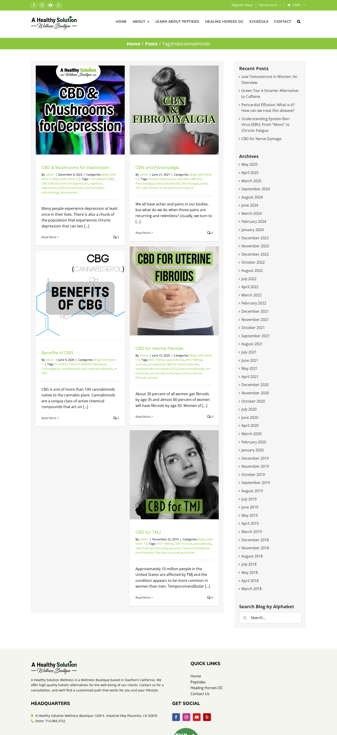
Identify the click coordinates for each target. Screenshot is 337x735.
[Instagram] (186, 717)
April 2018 (250, 580)
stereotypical (68, 192)
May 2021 (249, 368)
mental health (94, 188)
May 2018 (249, 572)
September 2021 (255, 335)
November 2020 (255, 392)
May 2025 (249, 164)
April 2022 (250, 286)
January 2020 (252, 450)
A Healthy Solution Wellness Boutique (80, 364)
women (153, 378)
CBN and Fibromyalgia (157, 167)
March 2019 (251, 531)
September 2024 (255, 188)
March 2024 (251, 213)
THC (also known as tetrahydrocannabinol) (164, 188)
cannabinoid (156, 364)
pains (204, 183)
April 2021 (250, 376)
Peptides (198, 682)
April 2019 (250, 523)
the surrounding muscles (178, 552)
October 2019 (253, 474)
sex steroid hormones (165, 373)
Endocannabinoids (70, 188)
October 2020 (253, 401)
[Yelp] (207, 717)
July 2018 (249, 564)
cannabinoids (70, 369)
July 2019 (249, 499)
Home (196, 676)
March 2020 (251, 433)
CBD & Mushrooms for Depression (75, 167)
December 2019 (255, 458)
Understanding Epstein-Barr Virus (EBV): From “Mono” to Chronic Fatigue (265, 124)
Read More (48, 237)
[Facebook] (176, 717)
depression (49, 188)
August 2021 (252, 343)
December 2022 (255, 254)
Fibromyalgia (190, 183)
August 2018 (252, 556)
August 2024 (252, 197)
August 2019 (252, 490)
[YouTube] (197, 717)
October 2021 (253, 327)
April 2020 (250, 425)
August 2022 (252, 270)
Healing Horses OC (207, 687)
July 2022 (249, 278)
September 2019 (255, 482)
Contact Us (200, 693)
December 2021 (255, 311)
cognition (95, 183)
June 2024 (249, 205)
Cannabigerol (50, 369)
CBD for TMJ (148, 532)
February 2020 (253, 442)
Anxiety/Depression (162, 179)
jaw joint (174, 548)
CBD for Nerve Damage (261, 138)
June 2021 (249, 360)
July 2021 (249, 352)
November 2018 (255, 547)
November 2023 (255, 246)
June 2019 (249, 507)
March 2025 (251, 180)
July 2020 (249, 409)
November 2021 (255, 319)
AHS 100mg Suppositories (166, 360)
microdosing (49, 192)
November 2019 (255, 466)
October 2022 (253, 262)
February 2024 (253, 221)
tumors (186, 373)
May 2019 (249, 515)
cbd (83, 369)
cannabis (183, 179)
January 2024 (252, 229)
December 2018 (255, 539)
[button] (299, 21)
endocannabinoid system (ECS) (156, 369)
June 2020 (249, 417)
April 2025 (250, 172)
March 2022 (251, 295)
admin (50, 174)
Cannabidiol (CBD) (101, 179)
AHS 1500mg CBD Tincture (174, 544)
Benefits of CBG (57, 352)
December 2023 (255, 237)
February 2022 (253, 303)
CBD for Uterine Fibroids (159, 348)
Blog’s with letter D (65, 179)
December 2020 (255, 384)
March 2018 (251, 588)
